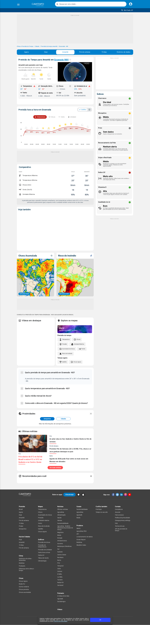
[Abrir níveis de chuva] (70, 86)
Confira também (101, 506)
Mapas (40, 506)
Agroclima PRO (82, 531)
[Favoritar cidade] (70, 59)
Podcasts (22, 566)
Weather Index (81, 545)
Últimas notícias (62, 509)
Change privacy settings (122, 520)
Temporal (60, 566)
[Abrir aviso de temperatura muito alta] (34, 86)
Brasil (21, 509)
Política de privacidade (60, 621)
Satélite (64, 362)
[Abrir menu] (18, 4)
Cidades (63, 419)
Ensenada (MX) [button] (61, 59)
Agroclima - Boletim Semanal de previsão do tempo (65, 527)
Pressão (64, 344)
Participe (99, 509)
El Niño (59, 574)
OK (100, 620)
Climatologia (42, 561)
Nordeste (60, 557)
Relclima (21, 563)
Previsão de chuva (44, 542)
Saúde (59, 517)
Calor (59, 568)
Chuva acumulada (25, 592)
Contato (118, 506)
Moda (59, 535)
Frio (58, 563)
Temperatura (66, 339)
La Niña (59, 577)
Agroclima (60, 512)
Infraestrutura (62, 540)
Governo (60, 543)
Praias (21, 526)
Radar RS (60, 582)
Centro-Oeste (61, 554)
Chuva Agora (77, 362)
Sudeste (60, 552)
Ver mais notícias (55, 467)
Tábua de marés (43, 558)
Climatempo (69, 494)
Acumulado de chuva (45, 515)
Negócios (60, 532)
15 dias (104, 52)
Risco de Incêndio (67, 353)
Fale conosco (119, 515)
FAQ (116, 523)
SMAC (79, 528)
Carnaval (60, 585)
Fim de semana (84, 52)
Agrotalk (60, 599)
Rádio (78, 517)
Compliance (119, 509)
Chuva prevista (24, 589)
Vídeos (59, 609)
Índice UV (41, 555)
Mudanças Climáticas (64, 546)
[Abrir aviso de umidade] (89, 86)
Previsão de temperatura (42, 546)
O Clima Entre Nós (63, 596)
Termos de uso (120, 526)
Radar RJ (22, 584)
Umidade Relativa (79, 344)
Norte (59, 560)
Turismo (60, 580)
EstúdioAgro (61, 601)
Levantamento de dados (85, 537)
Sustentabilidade (62, 523)
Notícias (60, 506)
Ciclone (59, 571)
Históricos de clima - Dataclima (25, 559)
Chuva (78, 339)
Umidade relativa (43, 520)
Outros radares (24, 586)
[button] (127, 10)
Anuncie (117, 512)
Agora (26, 52)
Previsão (22, 506)
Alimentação (61, 515)
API (78, 534)
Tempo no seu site (102, 512)
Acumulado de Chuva (68, 349)
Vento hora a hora (44, 552)
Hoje (46, 52)
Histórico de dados (123, 52)
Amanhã (65, 52)
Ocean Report (81, 539)
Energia (59, 538)
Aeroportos (47, 419)
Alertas (59, 520)
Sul (58, 549)
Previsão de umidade (45, 549)
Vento (83, 349)
